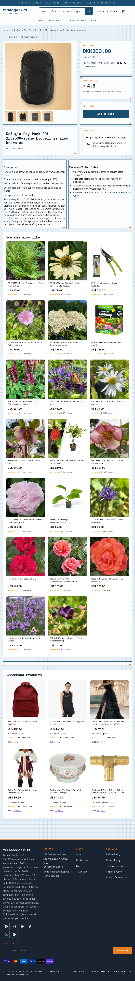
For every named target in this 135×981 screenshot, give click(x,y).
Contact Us (82, 860)
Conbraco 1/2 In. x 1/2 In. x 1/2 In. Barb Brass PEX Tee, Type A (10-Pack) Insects (109, 791)
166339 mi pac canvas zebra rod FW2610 (22, 722)
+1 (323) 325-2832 (53, 867)
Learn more (89, 66)
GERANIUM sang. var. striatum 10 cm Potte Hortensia (25, 343)
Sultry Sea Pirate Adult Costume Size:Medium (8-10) (22, 791)
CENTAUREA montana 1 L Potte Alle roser (65, 402)
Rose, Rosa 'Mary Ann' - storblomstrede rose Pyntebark (63, 580)
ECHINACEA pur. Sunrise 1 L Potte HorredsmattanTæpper (65, 284)
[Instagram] (14, 926)
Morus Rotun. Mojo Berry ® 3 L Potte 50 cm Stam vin (67, 461)
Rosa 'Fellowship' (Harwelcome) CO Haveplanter (107, 580)
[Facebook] (6, 926)
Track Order (82, 871)
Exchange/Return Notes (83, 167)
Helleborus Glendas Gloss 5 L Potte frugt (24, 461)
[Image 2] (22, 116)
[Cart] (123, 11)
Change (122, 137)
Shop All (54, 20)
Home (41, 20)
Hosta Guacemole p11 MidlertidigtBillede (60, 521)
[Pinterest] (14, 934)
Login (100, 11)
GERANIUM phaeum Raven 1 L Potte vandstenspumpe (66, 639)
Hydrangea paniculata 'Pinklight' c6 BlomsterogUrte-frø (65, 343)
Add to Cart (105, 114)
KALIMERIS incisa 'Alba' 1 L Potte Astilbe (106, 402)
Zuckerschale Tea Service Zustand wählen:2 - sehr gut (65, 791)
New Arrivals (78, 20)
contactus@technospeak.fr (57, 871)
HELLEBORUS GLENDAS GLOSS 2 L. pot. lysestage (107, 461)
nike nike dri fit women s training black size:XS (67, 722)
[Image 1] (10, 116)
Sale (93, 20)
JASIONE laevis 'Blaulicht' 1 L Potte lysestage (107, 521)
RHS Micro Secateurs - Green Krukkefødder (104, 284)
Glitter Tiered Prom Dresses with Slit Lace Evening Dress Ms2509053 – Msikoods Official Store (108, 723)
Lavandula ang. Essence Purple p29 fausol (24, 639)
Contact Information (117, 877)
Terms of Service (115, 866)
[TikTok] (30, 926)
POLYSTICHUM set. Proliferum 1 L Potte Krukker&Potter (25, 284)
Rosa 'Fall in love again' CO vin (22, 579)
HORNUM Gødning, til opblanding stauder (106, 343)
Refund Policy (113, 854)
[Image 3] (35, 116)
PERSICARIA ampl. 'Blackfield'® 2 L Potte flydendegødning (24, 402)
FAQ (78, 866)
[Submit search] (89, 11)
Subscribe (123, 950)
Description (10, 167)
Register (112, 11)
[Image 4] (47, 116)
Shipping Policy (114, 871)
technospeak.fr (15, 11)
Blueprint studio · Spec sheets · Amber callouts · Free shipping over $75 (67, 3)
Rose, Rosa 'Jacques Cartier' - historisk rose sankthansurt (25, 521)
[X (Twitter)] (6, 934)
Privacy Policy (113, 860)
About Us (81, 854)
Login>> (17, 742)
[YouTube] (22, 926)
